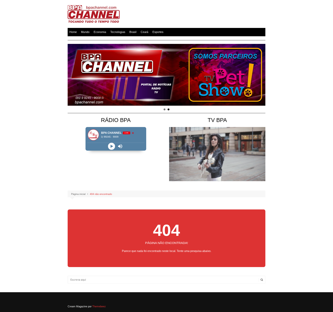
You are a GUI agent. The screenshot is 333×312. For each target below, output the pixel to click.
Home (73, 32)
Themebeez (99, 306)
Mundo (85, 32)
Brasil (132, 32)
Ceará (144, 32)
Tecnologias (117, 32)
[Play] (111, 146)
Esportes (157, 32)
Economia (100, 32)
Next (261, 74)
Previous (72, 74)
